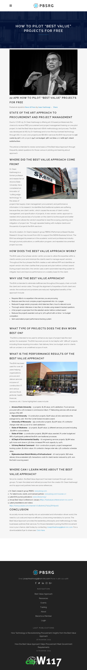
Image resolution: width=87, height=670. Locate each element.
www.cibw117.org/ (39, 497)
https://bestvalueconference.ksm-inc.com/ (56, 500)
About (43, 612)
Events (43, 603)
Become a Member (43, 616)
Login (43, 620)
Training (43, 607)
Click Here (41, 530)
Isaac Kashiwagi (44, 107)
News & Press (30, 107)
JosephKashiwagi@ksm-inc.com (60, 527)
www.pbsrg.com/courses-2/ (55, 494)
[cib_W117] (43, 666)
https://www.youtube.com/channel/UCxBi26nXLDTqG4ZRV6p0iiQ (34, 506)
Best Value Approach (43, 594)
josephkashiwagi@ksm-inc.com (36, 579)
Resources (43, 598)
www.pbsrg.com (41, 491)
